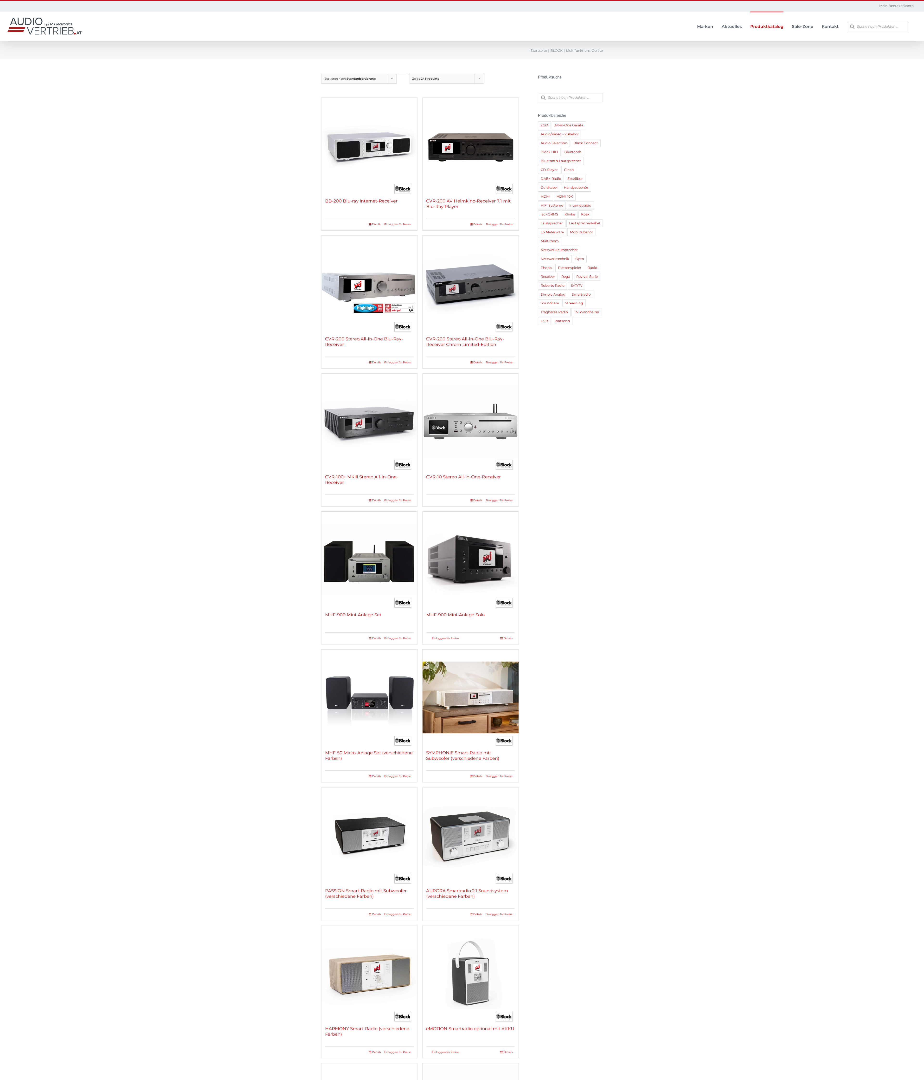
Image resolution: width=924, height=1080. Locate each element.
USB (544, 321)
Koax (585, 214)
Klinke (570, 214)
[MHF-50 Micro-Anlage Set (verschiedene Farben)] (369, 697)
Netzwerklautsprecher (559, 250)
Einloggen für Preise (397, 224)
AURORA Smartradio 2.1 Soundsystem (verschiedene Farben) (467, 893)
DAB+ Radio (551, 178)
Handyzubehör (576, 187)
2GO (544, 125)
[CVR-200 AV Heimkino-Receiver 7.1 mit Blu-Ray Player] (470, 146)
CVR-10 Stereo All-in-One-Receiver (463, 477)
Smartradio (581, 294)
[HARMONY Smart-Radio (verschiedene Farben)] (369, 973)
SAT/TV (577, 285)
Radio (592, 268)
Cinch (569, 170)
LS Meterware (552, 232)
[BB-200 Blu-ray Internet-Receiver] (369, 146)
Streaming (574, 303)
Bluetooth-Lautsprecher (561, 161)
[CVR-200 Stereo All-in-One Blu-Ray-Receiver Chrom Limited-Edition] (470, 284)
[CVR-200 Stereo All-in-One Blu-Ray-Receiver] (369, 284)
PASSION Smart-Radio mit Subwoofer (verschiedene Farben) (366, 893)
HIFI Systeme (552, 205)
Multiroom (550, 241)
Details (376, 224)
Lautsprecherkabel (584, 223)
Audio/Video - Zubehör (560, 134)
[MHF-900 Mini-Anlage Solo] (470, 559)
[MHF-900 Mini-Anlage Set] (369, 559)
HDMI (545, 196)
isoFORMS (549, 214)
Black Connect (585, 143)
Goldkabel (549, 187)
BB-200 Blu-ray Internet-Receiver (361, 201)
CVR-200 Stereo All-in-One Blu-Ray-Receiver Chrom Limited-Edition (465, 341)
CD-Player (549, 170)
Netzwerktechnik (555, 259)
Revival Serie (587, 276)
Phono (546, 268)
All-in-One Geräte (568, 125)
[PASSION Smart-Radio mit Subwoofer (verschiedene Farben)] (369, 835)
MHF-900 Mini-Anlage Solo (455, 615)
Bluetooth (572, 152)
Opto (579, 259)
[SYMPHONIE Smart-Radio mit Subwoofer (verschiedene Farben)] (470, 697)
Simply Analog (553, 294)
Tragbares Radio (554, 312)
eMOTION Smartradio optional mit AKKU (470, 1028)
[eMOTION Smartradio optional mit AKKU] (470, 973)
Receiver (548, 276)
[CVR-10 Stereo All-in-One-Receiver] (470, 421)
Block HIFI (549, 152)
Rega (565, 276)
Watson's (562, 321)
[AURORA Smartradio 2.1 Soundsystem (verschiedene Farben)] (470, 835)
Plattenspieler (569, 268)
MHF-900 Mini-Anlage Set (353, 615)
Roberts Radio (553, 285)
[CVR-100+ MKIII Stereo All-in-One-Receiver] (369, 421)
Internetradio (580, 205)
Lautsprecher (552, 223)
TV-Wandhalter (586, 312)
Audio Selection (554, 143)
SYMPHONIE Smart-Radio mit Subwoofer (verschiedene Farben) (462, 755)
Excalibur (575, 178)
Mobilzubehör (581, 232)
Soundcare (550, 303)
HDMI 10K (565, 196)
